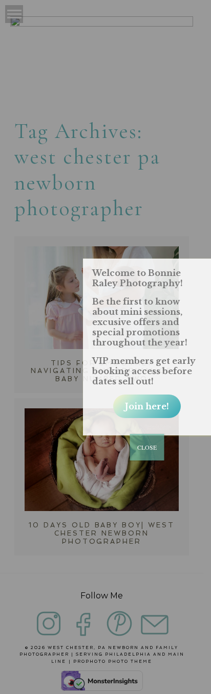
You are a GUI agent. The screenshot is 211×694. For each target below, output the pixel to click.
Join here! (147, 406)
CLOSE (147, 447)
